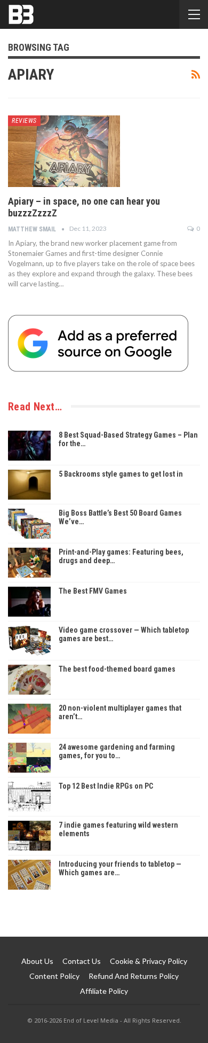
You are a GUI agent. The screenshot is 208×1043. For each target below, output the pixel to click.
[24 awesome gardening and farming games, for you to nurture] (29, 758)
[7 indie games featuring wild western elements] (29, 836)
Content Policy (54, 975)
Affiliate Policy (104, 990)
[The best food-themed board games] (29, 680)
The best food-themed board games (117, 669)
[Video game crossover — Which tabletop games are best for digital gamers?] (29, 641)
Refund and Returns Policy (134, 975)
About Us (37, 961)
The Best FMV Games (93, 591)
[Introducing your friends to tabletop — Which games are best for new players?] (29, 875)
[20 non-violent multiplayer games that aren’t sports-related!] (29, 719)
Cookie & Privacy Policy (148, 961)
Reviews (24, 120)
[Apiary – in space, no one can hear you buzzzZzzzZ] (64, 151)
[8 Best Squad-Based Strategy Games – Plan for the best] (29, 446)
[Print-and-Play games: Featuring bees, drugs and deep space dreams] (29, 563)
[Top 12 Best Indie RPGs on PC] (29, 797)
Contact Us (81, 961)
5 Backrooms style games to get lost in (121, 474)
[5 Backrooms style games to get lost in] (29, 485)
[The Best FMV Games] (29, 602)
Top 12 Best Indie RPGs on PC (106, 786)
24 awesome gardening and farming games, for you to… (117, 751)
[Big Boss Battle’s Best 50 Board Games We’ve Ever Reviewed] (29, 524)
